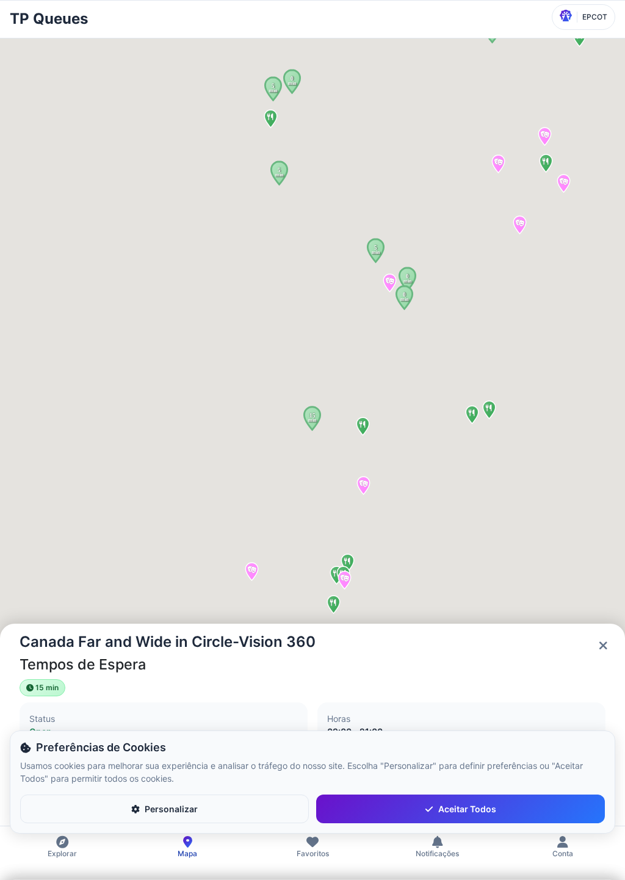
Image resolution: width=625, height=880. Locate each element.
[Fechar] (603, 645)
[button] (292, 81)
